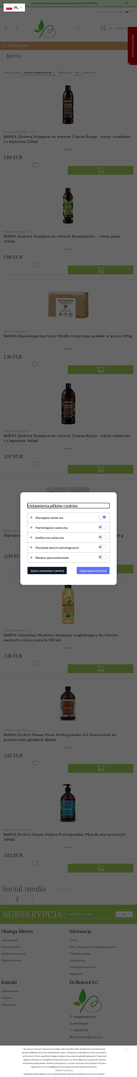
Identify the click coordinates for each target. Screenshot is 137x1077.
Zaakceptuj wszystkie (93, 570)
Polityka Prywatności (64, 1070)
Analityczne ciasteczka (49, 537)
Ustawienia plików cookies (52, 505)
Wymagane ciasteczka (49, 517)
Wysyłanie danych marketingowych (57, 547)
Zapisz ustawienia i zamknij (47, 570)
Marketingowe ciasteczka (51, 527)
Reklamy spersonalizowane (52, 557)
